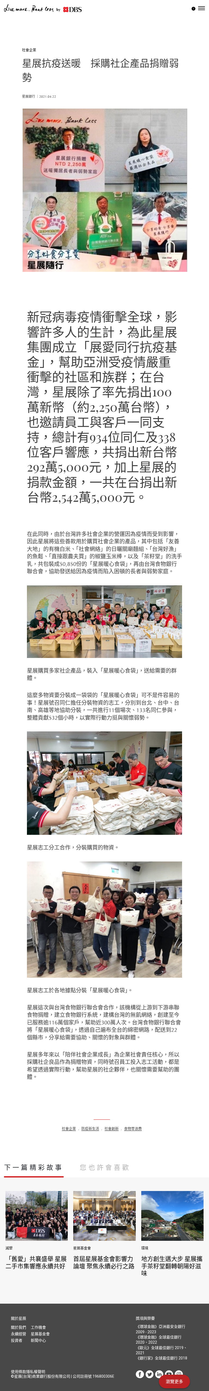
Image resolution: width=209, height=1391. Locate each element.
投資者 (16, 1340)
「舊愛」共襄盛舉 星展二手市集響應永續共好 (36, 1262)
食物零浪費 (133, 1129)
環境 (144, 1248)
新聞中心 (38, 1340)
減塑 (9, 1248)
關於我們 (18, 1327)
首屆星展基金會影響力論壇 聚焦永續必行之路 (103, 1262)
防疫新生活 (90, 1129)
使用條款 (18, 1372)
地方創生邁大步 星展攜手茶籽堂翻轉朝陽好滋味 (171, 1265)
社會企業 (29, 50)
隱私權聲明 (35, 1372)
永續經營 (18, 1334)
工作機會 (38, 1327)
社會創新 (111, 1129)
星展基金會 (82, 1248)
